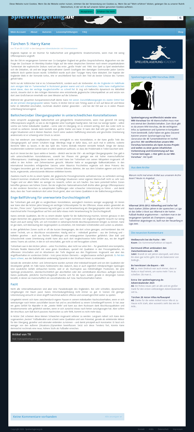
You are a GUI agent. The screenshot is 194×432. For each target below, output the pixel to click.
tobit (134, 254)
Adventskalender (52, 48)
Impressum (178, 429)
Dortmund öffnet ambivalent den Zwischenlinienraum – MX (149, 249)
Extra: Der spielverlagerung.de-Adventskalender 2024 (147, 281)
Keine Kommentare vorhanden (66, 417)
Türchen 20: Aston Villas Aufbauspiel (150, 297)
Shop (180, 31)
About (34, 31)
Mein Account (18, 31)
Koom (134, 242)
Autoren (46, 31)
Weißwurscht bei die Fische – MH (148, 239)
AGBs (151, 429)
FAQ (84, 31)
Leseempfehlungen (67, 31)
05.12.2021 (24, 48)
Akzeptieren (87, 11)
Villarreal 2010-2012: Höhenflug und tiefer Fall (153, 205)
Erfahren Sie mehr (106, 11)
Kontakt (141, 429)
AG (132, 268)
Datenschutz (163, 429)
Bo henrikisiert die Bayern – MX (147, 265)
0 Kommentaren (70, 48)
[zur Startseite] (42, 17)
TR (15, 48)
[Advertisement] (67, 376)
